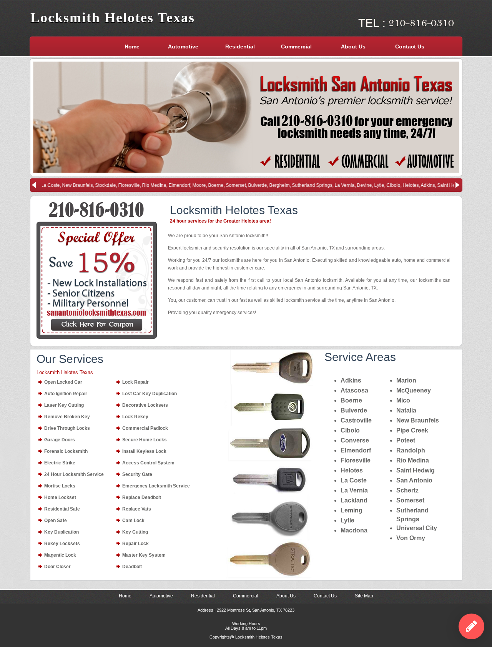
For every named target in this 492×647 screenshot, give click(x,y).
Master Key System (144, 555)
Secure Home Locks (144, 439)
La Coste (354, 480)
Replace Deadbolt (141, 497)
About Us (353, 46)
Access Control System (148, 463)
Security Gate (137, 474)
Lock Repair (135, 382)
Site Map (364, 596)
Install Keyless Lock (144, 451)
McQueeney (413, 390)
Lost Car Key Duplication (149, 393)
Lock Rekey (135, 416)
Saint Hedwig (415, 470)
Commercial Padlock (145, 428)
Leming (351, 510)
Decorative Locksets (145, 405)
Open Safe (55, 520)
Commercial (296, 46)
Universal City (416, 528)
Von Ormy (410, 538)
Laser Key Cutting (64, 405)
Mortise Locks (59, 486)
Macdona (354, 530)
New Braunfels (417, 420)
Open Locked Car (63, 382)
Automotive (183, 46)
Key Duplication (61, 532)
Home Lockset (60, 497)
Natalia (406, 410)
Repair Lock (135, 543)
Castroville (356, 420)
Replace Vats (136, 509)
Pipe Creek (412, 430)
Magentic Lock (60, 555)
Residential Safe (62, 509)
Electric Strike (59, 463)
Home (132, 46)
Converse (355, 440)
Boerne (351, 400)
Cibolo (350, 430)
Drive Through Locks (67, 428)
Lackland (354, 500)
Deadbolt (132, 566)
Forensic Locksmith (66, 451)
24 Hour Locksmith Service (74, 474)
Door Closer (57, 566)
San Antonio (414, 480)
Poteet (405, 440)
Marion (406, 380)
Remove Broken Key (67, 416)
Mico (403, 400)
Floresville (356, 460)
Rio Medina (412, 460)
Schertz (407, 490)
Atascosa (354, 390)
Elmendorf (356, 450)
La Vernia (354, 490)
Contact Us (409, 46)
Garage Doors (59, 439)
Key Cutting (135, 532)
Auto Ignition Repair (65, 393)
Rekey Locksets (62, 543)
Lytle (347, 520)
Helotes (352, 470)
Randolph (410, 450)
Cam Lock (133, 520)
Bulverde (354, 410)
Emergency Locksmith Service (156, 486)
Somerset (410, 500)
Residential (240, 46)
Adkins (351, 380)
